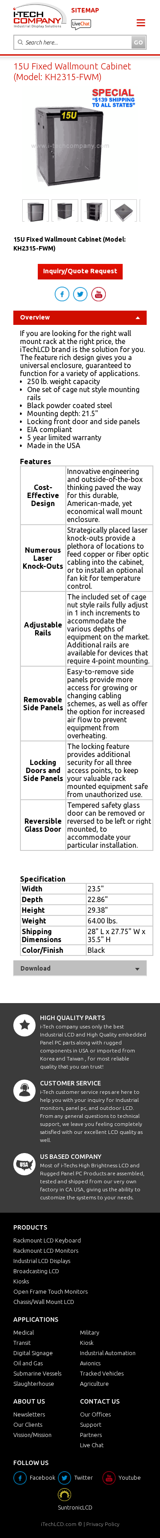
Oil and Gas (28, 1363)
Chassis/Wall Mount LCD (43, 1302)
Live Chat (92, 1445)
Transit (22, 1343)
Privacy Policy (103, 1524)
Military (89, 1332)
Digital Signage (33, 1353)
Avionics (90, 1363)
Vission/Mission (32, 1435)
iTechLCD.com (58, 1524)
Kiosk (86, 1343)
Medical (23, 1332)
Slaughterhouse (33, 1383)
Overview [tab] (35, 317)
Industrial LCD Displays (41, 1261)
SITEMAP (85, 10)
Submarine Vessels (37, 1373)
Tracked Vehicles (102, 1373)
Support (90, 1424)
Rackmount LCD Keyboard (47, 1240)
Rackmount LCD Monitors (45, 1250)
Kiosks (21, 1281)
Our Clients (27, 1424)
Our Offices (95, 1414)
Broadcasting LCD (36, 1271)
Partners (91, 1435)
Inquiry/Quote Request (80, 271)
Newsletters (29, 1414)
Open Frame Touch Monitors (50, 1291)
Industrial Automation (108, 1353)
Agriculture (94, 1383)
